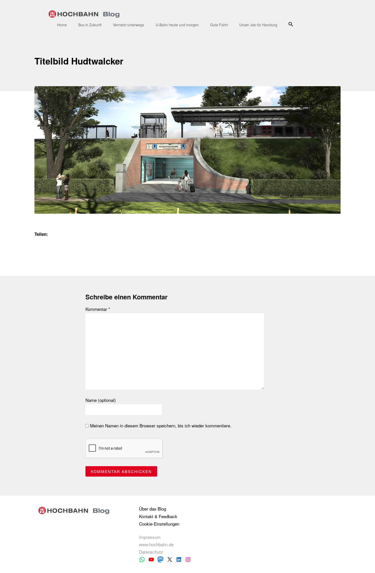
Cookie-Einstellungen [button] (159, 523)
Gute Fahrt (219, 24)
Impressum (149, 537)
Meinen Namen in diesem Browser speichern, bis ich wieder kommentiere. (160, 425)
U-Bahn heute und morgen (177, 24)
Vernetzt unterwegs (128, 24)
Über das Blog (152, 508)
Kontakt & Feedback (158, 516)
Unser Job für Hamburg (258, 24)
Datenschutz (151, 552)
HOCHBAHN (84, 14)
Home (62, 24)
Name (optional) (100, 400)
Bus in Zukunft (90, 24)
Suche (291, 24)
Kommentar (97, 309)
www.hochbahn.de (156, 544)
